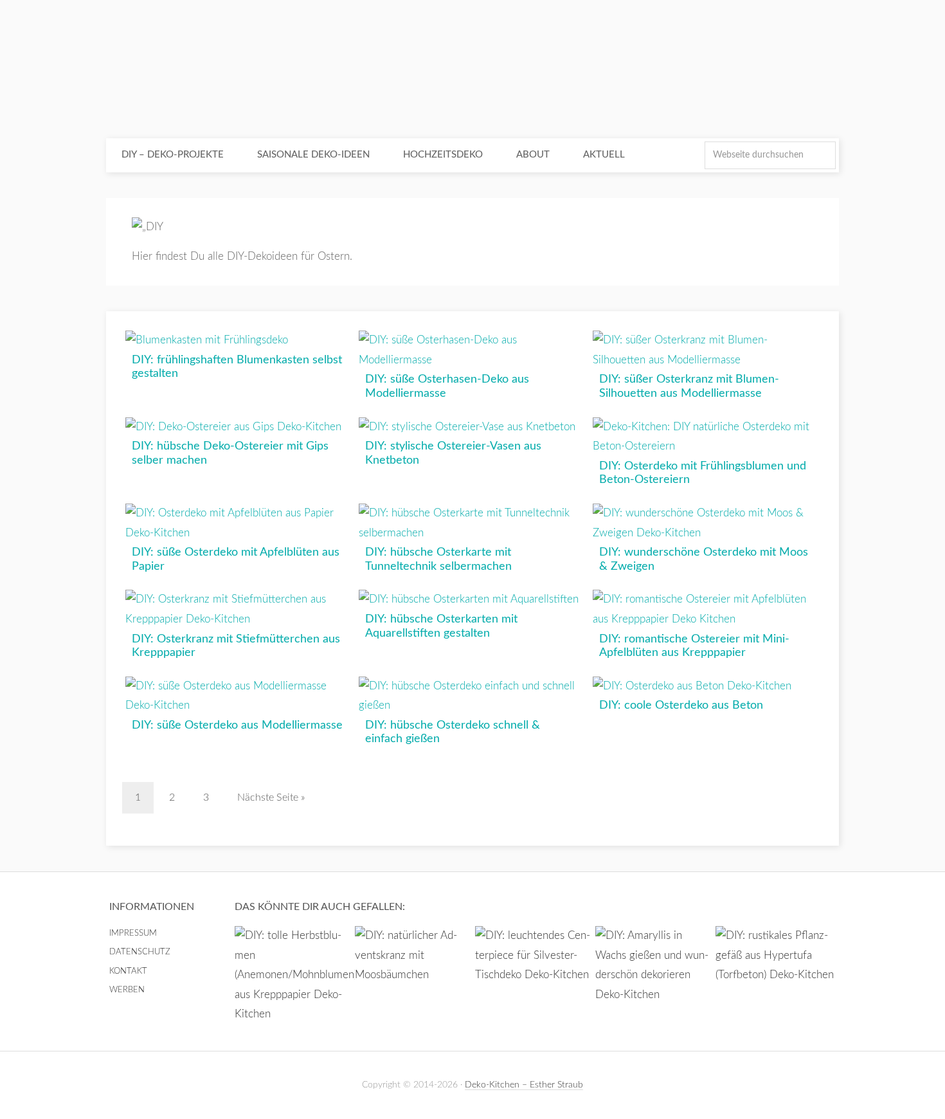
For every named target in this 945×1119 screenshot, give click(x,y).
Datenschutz (139, 952)
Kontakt (128, 971)
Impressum (133, 933)
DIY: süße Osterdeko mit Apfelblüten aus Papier (235, 559)
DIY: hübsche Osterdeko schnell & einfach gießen (452, 732)
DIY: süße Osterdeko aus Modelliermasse (237, 725)
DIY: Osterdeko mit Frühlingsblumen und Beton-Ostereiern (702, 473)
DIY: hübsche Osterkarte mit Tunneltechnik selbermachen (438, 559)
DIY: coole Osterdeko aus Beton (681, 705)
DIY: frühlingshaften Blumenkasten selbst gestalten (237, 367)
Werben (127, 990)
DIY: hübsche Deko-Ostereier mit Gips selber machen (230, 453)
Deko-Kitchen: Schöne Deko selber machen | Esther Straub (472, 71)
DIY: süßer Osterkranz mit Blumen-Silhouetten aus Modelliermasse (689, 386)
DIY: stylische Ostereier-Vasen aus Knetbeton (453, 453)
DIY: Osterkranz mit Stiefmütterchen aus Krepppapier (236, 646)
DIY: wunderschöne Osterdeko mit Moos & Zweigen (703, 559)
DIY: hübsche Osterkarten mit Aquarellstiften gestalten (441, 626)
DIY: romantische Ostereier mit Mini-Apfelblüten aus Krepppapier (694, 646)
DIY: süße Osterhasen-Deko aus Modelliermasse (447, 386)
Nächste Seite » (271, 797)
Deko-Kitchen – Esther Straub (524, 1084)
